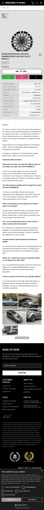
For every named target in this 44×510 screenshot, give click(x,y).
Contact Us (6, 386)
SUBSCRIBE (22, 373)
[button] (22, 41)
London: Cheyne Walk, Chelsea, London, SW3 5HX (32, 401)
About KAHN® (28, 383)
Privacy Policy (7, 404)
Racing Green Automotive (32, 389)
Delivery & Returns (9, 389)
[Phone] (33, 3)
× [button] (41, 471)
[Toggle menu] (3, 3)
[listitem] (10, 301)
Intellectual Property (10, 406)
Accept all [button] (11, 500)
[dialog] (22, 489)
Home (3, 7)
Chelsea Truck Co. (30, 386)
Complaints (6, 391)
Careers (27, 392)
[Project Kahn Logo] (15, 2)
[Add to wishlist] (40, 55)
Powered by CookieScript (22, 508)
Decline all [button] (32, 500)
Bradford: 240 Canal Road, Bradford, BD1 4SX (32, 406)
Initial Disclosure (8, 409)
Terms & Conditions (9, 401)
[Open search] (37, 3)
